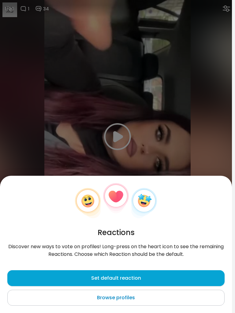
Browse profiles (116, 297)
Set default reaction (116, 278)
